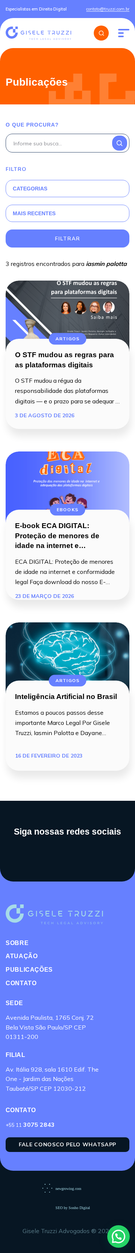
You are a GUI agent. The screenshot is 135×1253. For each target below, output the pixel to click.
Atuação (22, 956)
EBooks (67, 509)
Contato (21, 983)
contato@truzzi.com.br (107, 9)
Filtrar (67, 238)
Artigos (68, 338)
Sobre (17, 943)
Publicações (29, 969)
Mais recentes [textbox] (34, 213)
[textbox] (58, 188)
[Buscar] (101, 33)
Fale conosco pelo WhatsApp (67, 1144)
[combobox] (58, 188)
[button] (118, 1236)
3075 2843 (30, 1124)
